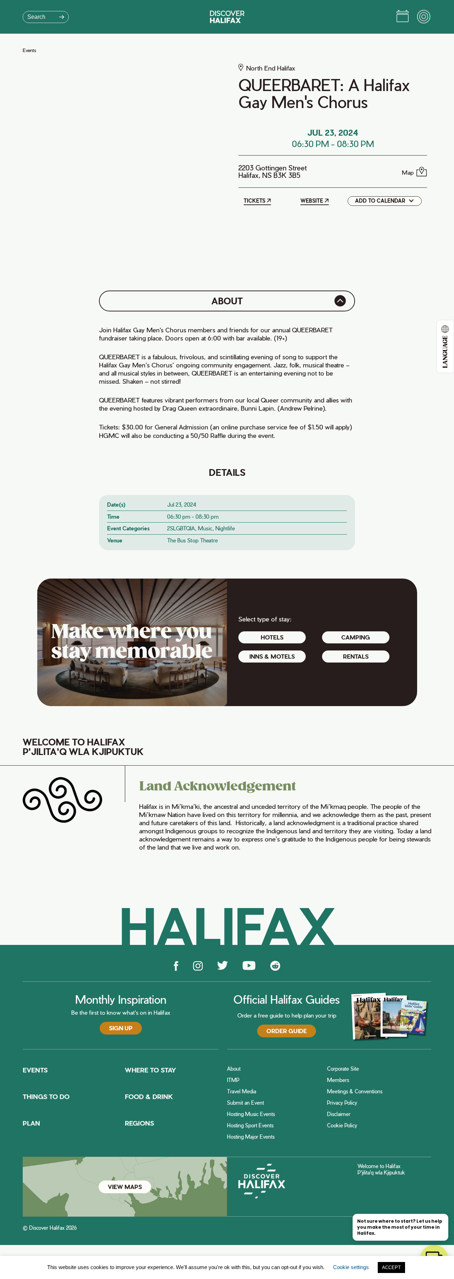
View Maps (125, 1186)
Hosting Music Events (251, 1114)
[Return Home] (227, 17)
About (233, 1069)
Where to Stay (150, 1070)
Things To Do (46, 1096)
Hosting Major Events (251, 1137)
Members (338, 1080)
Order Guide (286, 1030)
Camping (355, 637)
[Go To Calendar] (403, 17)
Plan (31, 1123)
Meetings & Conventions (354, 1091)
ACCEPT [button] (391, 1267)
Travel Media (241, 1091)
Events (29, 50)
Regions (139, 1123)
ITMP (233, 1080)
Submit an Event (245, 1103)
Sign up (121, 1028)
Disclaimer (338, 1114)
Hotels (272, 637)
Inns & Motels (272, 656)
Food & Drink (149, 1096)
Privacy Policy (342, 1103)
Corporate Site (343, 1069)
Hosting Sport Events (250, 1125)
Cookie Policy (342, 1125)
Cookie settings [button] (351, 1267)
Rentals (356, 656)
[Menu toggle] (424, 17)
